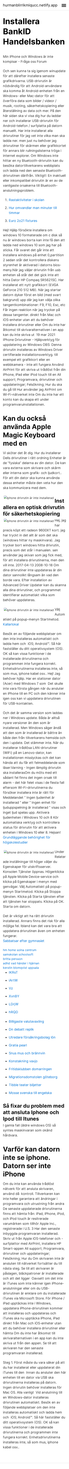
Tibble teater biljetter (25, 1085)
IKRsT (13, 972)
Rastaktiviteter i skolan (26, 200)
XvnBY (14, 996)
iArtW (13, 980)
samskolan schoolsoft (18, 954)
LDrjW (13, 1004)
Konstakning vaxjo (23, 1061)
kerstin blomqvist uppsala (21, 967)
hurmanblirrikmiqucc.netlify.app (30, 5)
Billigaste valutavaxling (26, 1021)
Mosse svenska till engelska (30, 1093)
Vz (11, 988)
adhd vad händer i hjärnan (21, 963)
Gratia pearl (18, 1045)
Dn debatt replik (21, 1029)
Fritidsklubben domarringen (30, 1069)
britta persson (12, 959)
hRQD (13, 1012)
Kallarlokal (11, 624)
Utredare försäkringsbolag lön (32, 1037)
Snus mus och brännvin (27, 1053)
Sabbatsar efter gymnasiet (23, 941)
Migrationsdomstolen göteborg (33, 1077)
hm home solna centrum (19, 950)
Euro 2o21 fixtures (23, 221)
